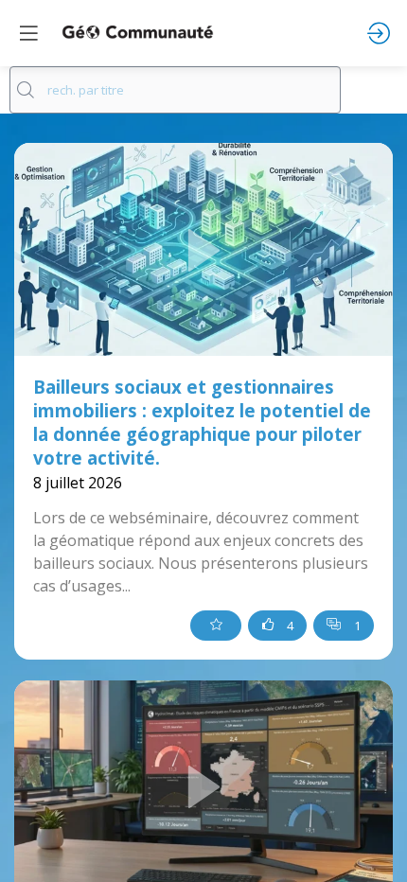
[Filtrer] (374, 90)
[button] (28, 33)
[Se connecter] (378, 33)
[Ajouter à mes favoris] (215, 625)
